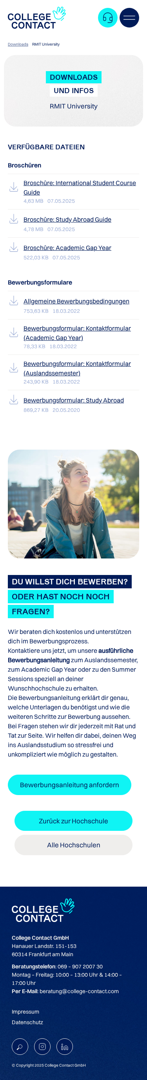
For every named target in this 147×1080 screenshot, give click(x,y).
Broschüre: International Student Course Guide (80, 187)
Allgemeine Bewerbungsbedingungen (76, 301)
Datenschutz (27, 1022)
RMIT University (46, 44)
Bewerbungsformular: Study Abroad (74, 400)
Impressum (25, 1011)
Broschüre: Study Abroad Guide (67, 219)
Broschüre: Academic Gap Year (67, 248)
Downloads (18, 44)
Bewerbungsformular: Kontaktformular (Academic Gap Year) (77, 333)
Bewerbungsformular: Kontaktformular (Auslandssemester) (77, 368)
